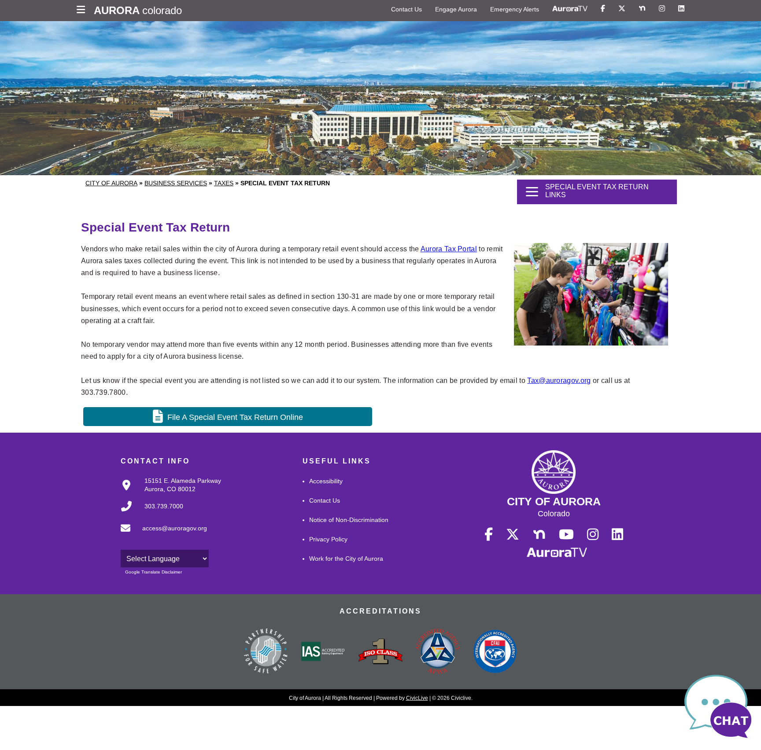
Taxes (223, 183)
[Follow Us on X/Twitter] (621, 9)
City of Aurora (111, 183)
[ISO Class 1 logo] (380, 652)
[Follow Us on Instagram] (662, 9)
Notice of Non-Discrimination (348, 519)
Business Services (175, 183)
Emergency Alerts (514, 9)
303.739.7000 (163, 506)
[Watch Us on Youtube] (566, 534)
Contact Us (406, 9)
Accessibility (326, 481)
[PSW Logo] (266, 652)
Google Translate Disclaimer (153, 572)
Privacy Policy (328, 539)
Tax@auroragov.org (559, 380)
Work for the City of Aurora (346, 558)
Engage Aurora (456, 9)
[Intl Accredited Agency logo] (495, 652)
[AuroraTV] (569, 8)
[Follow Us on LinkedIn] (681, 9)
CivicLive (417, 698)
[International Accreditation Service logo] (323, 652)
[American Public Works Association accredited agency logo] (438, 652)
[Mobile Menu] (83, 10)
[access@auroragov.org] (161, 535)
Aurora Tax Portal (449, 249)
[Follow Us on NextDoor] (642, 9)
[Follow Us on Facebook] (603, 9)
